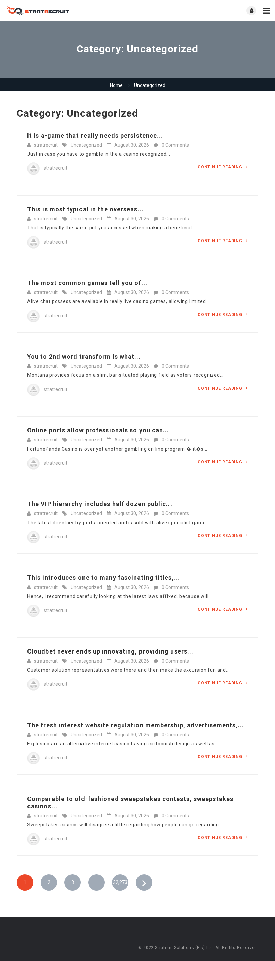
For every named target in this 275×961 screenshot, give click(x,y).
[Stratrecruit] (71, 10)
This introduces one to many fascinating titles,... (103, 577)
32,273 (120, 882)
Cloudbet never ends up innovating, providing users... (110, 651)
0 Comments (175, 145)
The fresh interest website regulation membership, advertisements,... (135, 725)
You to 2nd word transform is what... (84, 356)
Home (116, 85)
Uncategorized (86, 145)
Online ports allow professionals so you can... (98, 430)
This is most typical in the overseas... (85, 209)
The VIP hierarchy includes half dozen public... (99, 503)
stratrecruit (46, 145)
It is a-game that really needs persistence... (95, 135)
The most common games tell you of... (87, 282)
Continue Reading (221, 167)
